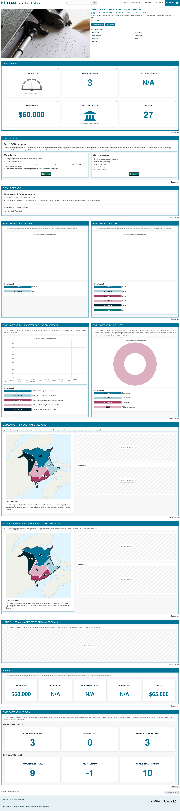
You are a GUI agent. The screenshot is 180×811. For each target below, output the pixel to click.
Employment (138, 36)
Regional (95, 38)
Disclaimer (12, 799)
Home (126, 3)
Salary (137, 38)
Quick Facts (95, 33)
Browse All (136, 3)
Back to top (175, 132)
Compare (172, 3)
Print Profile (110, 25)
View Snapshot (98, 25)
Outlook (94, 41)
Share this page (172, 792)
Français (159, 3)
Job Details (138, 33)
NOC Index (148, 3)
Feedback (20, 799)
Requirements (96, 36)
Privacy (5, 799)
